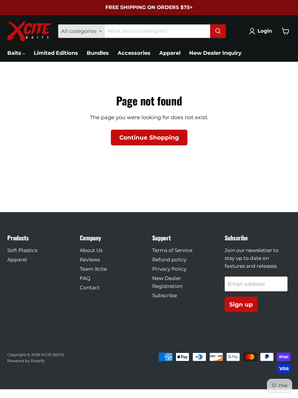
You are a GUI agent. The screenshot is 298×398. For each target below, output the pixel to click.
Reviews (90, 260)
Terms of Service (172, 250)
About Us (91, 250)
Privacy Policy (169, 269)
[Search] (218, 31)
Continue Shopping (149, 137)
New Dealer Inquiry (215, 53)
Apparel (169, 53)
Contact (90, 287)
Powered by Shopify (26, 360)
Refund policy (169, 260)
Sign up (241, 304)
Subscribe (164, 295)
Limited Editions (56, 53)
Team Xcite (93, 269)
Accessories (134, 53)
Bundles (98, 53)
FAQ (85, 278)
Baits (15, 53)
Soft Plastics (22, 250)
